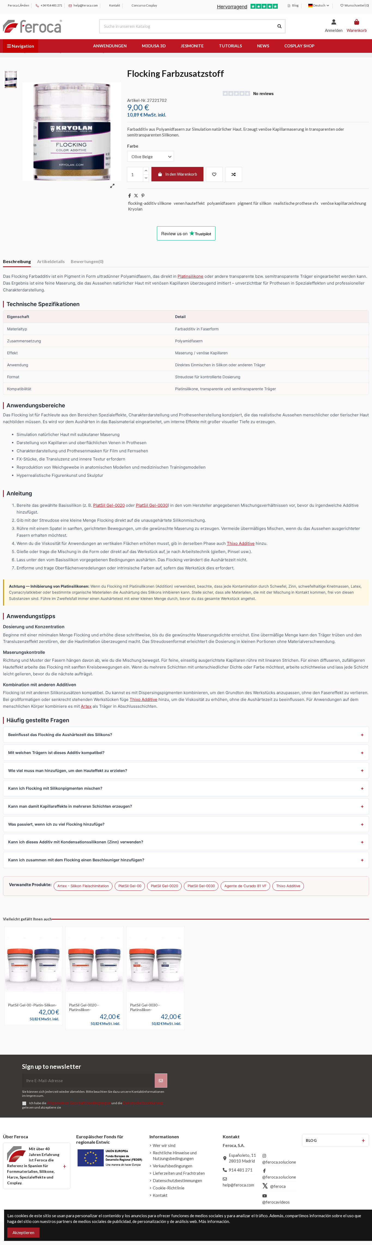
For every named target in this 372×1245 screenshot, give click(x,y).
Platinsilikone (190, 276)
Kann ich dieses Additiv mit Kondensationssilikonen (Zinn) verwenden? (75, 842)
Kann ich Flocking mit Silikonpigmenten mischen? (55, 788)
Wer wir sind (164, 1145)
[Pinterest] (142, 195)
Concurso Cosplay (144, 5)
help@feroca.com (86, 5)
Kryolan (135, 208)
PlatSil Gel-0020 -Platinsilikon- (84, 1007)
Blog (295, 5)
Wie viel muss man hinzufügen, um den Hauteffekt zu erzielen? (67, 770)
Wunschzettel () (356, 5)
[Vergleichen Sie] (33, 998)
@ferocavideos (276, 1202)
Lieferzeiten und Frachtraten (179, 1173)
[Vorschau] (41, 998)
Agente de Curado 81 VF (245, 886)
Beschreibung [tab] (17, 261)
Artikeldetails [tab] (51, 261)
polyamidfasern (221, 203)
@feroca (278, 1186)
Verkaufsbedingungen (172, 1165)
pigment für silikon (254, 203)
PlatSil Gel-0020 (109, 505)
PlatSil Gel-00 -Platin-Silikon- (32, 1005)
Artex (86, 706)
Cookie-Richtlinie (168, 1187)
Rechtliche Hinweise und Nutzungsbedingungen (175, 1155)
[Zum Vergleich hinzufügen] (233, 174)
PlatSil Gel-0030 (152, 505)
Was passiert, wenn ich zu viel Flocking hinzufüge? (56, 824)
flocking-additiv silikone (149, 203)
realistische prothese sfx (296, 203)
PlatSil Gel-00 (129, 886)
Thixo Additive (241, 543)
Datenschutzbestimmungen (177, 1180)
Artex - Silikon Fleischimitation (83, 886)
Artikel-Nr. (136, 100)
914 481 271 (240, 1169)
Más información (214, 1221)
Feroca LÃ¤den (18, 5)
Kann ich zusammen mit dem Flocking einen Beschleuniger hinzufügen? (76, 860)
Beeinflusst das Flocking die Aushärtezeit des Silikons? (60, 734)
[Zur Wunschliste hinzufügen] (214, 174)
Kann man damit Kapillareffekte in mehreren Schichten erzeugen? (70, 806)
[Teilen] (129, 195)
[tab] (87, 262)
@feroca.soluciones (280, 1161)
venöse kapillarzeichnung (343, 203)
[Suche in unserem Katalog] (279, 26)
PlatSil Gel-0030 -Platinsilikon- (145, 1007)
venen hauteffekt (189, 203)
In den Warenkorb (181, 174)
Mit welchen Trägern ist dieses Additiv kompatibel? (56, 752)
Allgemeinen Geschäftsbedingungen (79, 1103)
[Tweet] (136, 195)
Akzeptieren (23, 1232)
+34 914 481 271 (51, 5)
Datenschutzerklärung (143, 1103)
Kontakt (114, 5)
